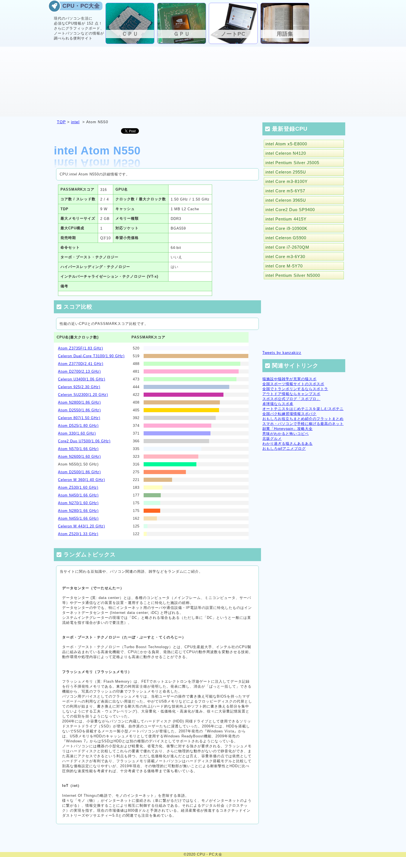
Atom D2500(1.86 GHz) (79, 472)
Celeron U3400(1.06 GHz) (81, 379)
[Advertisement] (203, 81)
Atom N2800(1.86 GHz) (79, 402)
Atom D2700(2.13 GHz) (79, 371)
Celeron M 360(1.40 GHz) (81, 480)
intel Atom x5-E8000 (286, 143)
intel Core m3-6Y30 (285, 256)
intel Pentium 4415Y (286, 219)
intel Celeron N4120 (285, 153)
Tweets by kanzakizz (281, 353)
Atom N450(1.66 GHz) (78, 495)
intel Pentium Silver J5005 (292, 162)
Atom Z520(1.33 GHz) (78, 534)
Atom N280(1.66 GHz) (78, 511)
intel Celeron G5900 (285, 237)
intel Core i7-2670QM (287, 247)
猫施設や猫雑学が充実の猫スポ (289, 379)
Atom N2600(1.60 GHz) (79, 456)
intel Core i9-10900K (286, 228)
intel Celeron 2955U (285, 172)
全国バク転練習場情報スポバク (289, 414)
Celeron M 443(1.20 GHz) (81, 526)
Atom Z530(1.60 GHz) (78, 487)
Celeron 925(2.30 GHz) (79, 387)
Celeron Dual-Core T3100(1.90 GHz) (91, 356)
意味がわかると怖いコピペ (285, 434)
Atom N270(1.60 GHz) (78, 503)
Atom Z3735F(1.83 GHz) (80, 348)
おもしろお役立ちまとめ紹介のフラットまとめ (303, 419)
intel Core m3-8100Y (286, 181)
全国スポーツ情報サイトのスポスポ (293, 384)
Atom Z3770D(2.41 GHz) (80, 364)
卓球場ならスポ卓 (277, 404)
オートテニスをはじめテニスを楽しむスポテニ (303, 409)
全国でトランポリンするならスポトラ (295, 389)
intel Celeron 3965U (285, 200)
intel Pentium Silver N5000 (292, 275)
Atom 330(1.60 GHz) (77, 433)
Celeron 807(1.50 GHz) (79, 418)
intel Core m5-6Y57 (285, 190)
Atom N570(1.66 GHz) (78, 449)
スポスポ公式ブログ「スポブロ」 (291, 399)
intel (75, 122)
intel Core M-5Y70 (284, 266)
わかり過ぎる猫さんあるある (287, 443)
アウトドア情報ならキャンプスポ (291, 394)
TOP (61, 122)
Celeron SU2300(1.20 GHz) (83, 395)
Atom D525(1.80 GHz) (78, 426)
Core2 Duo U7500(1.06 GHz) (84, 441)
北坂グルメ (272, 439)
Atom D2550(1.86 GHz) (79, 410)
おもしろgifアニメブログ (284, 448)
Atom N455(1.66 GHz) (78, 518)
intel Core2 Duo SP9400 (290, 209)
